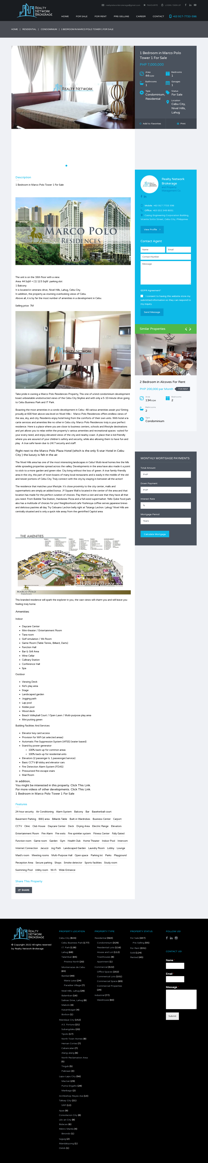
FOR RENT (101, 16)
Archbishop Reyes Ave (71, 1096)
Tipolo (64, 1034)
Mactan (65, 1081)
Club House (38, 826)
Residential (29, 29)
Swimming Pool (24, 870)
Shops (58, 862)
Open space (81, 855)
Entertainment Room (27, 833)
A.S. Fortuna (68, 1024)
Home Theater (91, 840)
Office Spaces (104, 971)
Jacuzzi (44, 848)
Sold (132, 952)
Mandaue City (66, 1019)
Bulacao (63, 1124)
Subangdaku (68, 1029)
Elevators (116, 826)
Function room (23, 840)
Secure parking (44, 862)
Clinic (27, 826)
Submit (172, 1016)
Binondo (66, 1133)
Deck (71, 826)
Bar (87, 811)
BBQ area (44, 819)
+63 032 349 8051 (163, 210)
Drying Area (83, 826)
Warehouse (103, 1000)
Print (182, 123)
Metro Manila (66, 1128)
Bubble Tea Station (44, 498)
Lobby (110, 848)
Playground (120, 855)
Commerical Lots (106, 976)
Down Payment (149, 483)
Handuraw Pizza (65, 498)
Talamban (66, 957)
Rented (134, 957)
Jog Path (56, 848)
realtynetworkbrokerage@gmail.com (123, 5)
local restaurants (78, 474)
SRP (63, 1105)
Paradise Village (72, 985)
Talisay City (65, 1100)
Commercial (101, 967)
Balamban (66, 995)
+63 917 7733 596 (163, 205)
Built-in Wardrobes (80, 819)
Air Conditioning (45, 811)
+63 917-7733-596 (185, 16)
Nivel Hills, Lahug (70, 990)
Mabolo (65, 1005)
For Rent (135, 948)
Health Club (74, 840)
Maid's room (22, 855)
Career (141, 16)
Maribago (66, 1090)
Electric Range (100, 826)
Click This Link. (81, 785)
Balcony (78, 811)
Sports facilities (93, 862)
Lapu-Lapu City (67, 1076)
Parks (108, 855)
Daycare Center (56, 826)
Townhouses (103, 957)
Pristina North (71, 961)
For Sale (81, 16)
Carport (117, 819)
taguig (62, 1139)
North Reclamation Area (74, 1057)
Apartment (103, 961)
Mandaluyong (66, 1143)
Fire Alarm (47, 833)
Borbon (65, 1014)
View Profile (150, 229)
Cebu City (64, 938)
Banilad (65, 975)
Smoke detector (73, 862)
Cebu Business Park (30, 402)
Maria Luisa (70, 980)
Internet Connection (26, 848)
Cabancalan (67, 1048)
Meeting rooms (40, 855)
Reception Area (24, 862)
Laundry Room (96, 848)
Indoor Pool (108, 840)
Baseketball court (101, 811)
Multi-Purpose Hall (61, 855)
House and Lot (105, 952)
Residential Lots (105, 947)
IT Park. (50, 402)
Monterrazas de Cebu (73, 967)
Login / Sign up (173, 5)
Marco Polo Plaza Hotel (55, 451)
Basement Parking (25, 819)
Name (170, 960)
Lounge (121, 848)
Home (65, 16)
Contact (158, 16)
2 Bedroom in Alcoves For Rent (162, 382)
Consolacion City (68, 1115)
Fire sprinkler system (79, 833)
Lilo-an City (65, 1119)
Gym (62, 840)
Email (170, 973)
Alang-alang (67, 1053)
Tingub (65, 1066)
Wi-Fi (53, 870)
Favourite (152, 5)
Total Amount (148, 468)
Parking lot (97, 855)
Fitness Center (101, 833)
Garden (53, 840)
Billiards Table (59, 819)
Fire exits (60, 833)
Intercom (122, 840)
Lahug (64, 952)
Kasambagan (68, 1009)
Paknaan (66, 1071)
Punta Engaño (69, 1085)
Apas (62, 1110)
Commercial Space (107, 981)
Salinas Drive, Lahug (72, 1000)
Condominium (49, 29)
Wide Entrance (67, 870)
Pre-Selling (121, 16)
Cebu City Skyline (75, 398)
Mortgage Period (150, 514)
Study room (110, 862)
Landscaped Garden (74, 848)
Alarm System (64, 811)
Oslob (62, 1148)
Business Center (102, 819)
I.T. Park (65, 947)
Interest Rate (148, 498)
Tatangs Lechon (95, 507)
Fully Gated (118, 833)
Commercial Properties (109, 986)
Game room (40, 840)
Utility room (41, 870)
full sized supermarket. (94, 498)
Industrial (99, 995)
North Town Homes (72, 1038)
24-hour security (24, 811)
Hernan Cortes (69, 1043)
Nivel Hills (64, 413)
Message (172, 987)
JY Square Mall (70, 490)
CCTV (18, 826)
